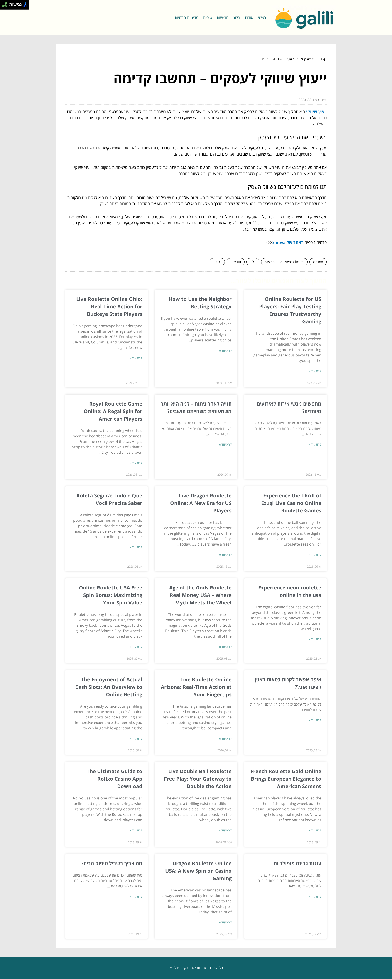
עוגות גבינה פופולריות (297, 863)
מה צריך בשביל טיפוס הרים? (111, 863)
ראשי (262, 17)
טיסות (207, 17)
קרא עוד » (315, 371)
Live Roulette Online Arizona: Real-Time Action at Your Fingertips (196, 687)
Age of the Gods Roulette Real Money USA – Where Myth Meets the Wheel (200, 595)
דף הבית (320, 58)
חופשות (223, 17)
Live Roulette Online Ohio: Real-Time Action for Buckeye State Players (109, 306)
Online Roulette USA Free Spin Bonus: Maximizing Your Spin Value (110, 595)
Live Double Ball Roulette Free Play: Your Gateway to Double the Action (198, 778)
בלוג (236, 17)
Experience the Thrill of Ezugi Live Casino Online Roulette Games (291, 503)
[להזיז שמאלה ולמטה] (3, 6)
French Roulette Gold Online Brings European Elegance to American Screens (285, 778)
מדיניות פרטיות (186, 17)
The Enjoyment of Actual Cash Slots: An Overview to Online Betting (108, 687)
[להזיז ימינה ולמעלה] (6, 3)
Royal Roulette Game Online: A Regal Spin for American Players (113, 411)
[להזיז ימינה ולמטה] (6, 6)
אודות (249, 17)
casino (318, 261)
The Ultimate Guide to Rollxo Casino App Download (114, 778)
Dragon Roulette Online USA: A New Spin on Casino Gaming (198, 871)
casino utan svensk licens (284, 261)
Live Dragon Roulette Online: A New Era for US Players (201, 503)
